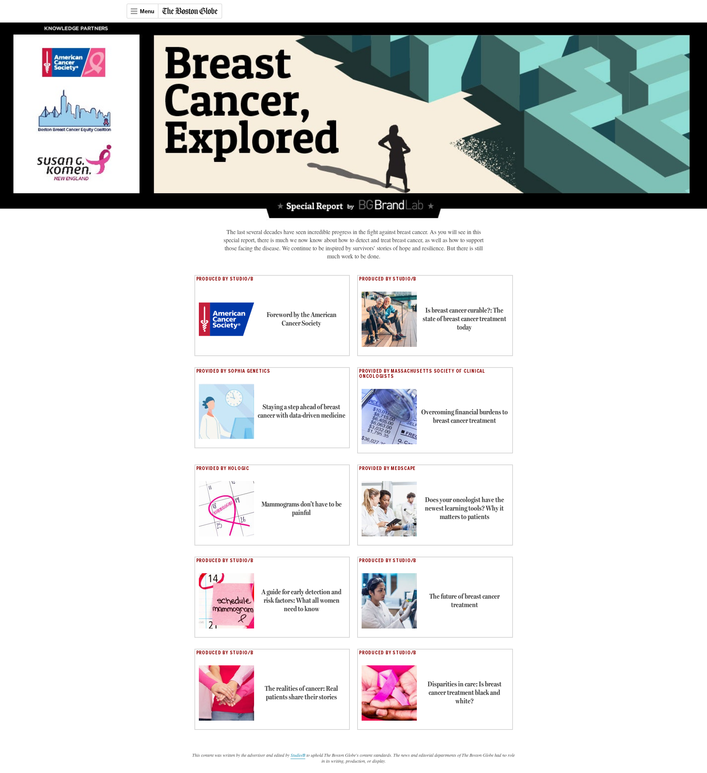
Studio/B (298, 755)
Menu (147, 11)
